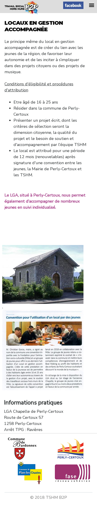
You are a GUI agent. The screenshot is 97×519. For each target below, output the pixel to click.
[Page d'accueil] (21, 13)
